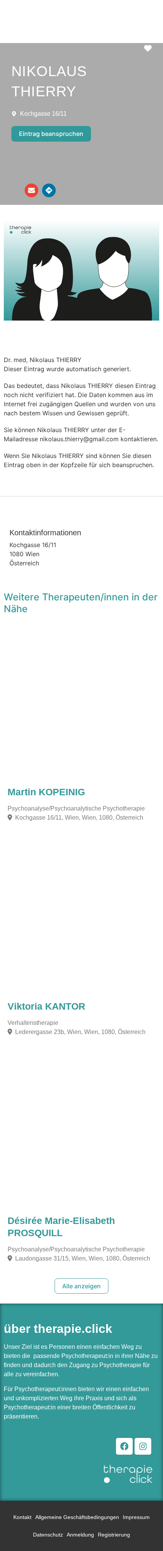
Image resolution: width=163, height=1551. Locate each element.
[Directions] (49, 190)
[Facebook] (124, 1446)
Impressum (136, 1517)
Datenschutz (48, 1535)
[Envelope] (31, 190)
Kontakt (22, 1517)
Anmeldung (80, 1535)
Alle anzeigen (81, 1286)
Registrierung (114, 1535)
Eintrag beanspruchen (51, 133)
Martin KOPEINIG (46, 792)
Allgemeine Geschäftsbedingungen (77, 1517)
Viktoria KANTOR (46, 1006)
